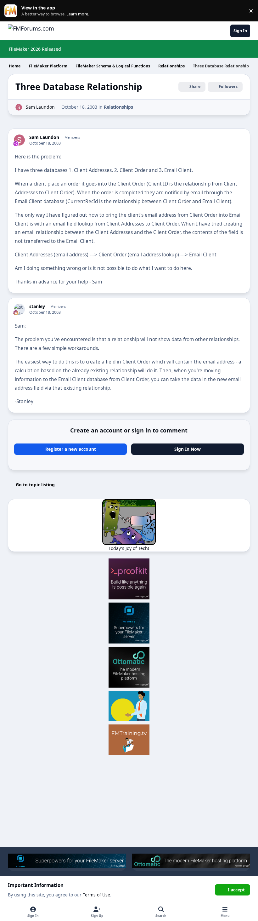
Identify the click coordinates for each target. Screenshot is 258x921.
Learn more (12, 11)
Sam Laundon (40, 107)
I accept (236, 890)
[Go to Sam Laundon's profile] (18, 107)
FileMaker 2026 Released (35, 49)
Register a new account (70, 449)
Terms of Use (96, 895)
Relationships (118, 107)
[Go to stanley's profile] (19, 309)
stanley (37, 306)
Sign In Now (187, 449)
